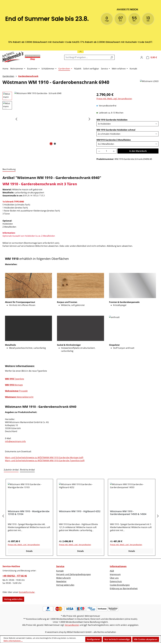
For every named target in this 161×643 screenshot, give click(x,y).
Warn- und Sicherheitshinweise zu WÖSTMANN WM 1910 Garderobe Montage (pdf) (44, 457)
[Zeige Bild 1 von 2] (51, 144)
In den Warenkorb (138, 151)
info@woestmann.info (15, 441)
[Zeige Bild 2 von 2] (55, 144)
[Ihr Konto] (142, 57)
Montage (14, 384)
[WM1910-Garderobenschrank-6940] (52, 119)
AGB (112, 570)
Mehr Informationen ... (13, 640)
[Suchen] (112, 57)
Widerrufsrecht (63, 578)
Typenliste (14, 378)
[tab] (9, 169)
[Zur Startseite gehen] (21, 57)
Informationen (118, 566)
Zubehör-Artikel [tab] (11, 469)
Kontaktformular (27, 592)
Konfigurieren (93, 639)
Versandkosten (72, 625)
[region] (47, 119)
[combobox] (86, 57)
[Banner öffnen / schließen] (80, 50)
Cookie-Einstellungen (120, 585)
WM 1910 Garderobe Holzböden (112, 119)
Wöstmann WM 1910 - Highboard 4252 (79, 511)
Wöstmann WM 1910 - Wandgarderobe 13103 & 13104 (28, 513)
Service (60, 566)
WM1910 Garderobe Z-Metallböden (113, 139)
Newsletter (61, 581)
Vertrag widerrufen (13, 599)
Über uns (114, 578)
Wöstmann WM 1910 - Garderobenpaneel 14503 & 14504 (128, 513)
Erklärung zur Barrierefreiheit (124, 588)
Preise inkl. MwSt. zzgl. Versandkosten (114, 98)
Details (29, 551)
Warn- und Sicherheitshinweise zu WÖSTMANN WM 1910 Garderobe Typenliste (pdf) (45, 460)
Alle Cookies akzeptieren (145, 639)
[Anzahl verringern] (99, 151)
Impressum (115, 574)
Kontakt (60, 570)
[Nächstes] (89, 119)
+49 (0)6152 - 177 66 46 (15, 575)
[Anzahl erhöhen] (113, 151)
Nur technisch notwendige (117, 639)
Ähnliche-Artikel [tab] (27, 469)
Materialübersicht (19, 397)
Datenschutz (116, 581)
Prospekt (16, 391)
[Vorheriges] (16, 119)
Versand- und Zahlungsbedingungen (73, 574)
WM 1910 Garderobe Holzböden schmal (115, 129)
